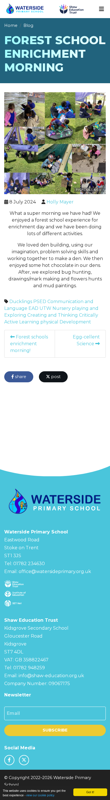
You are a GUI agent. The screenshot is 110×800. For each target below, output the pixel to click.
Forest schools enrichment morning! (29, 343)
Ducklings (20, 301)
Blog (28, 25)
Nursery (61, 308)
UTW (45, 308)
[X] (24, 760)
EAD (33, 308)
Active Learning (21, 322)
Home (10, 25)
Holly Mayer (60, 202)
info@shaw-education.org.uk (51, 675)
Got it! (90, 792)
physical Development (65, 322)
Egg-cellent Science (86, 340)
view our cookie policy (40, 795)
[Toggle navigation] (101, 9)
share (20, 376)
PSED (39, 301)
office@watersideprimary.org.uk (55, 571)
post (55, 376)
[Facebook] (9, 760)
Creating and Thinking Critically (62, 315)
